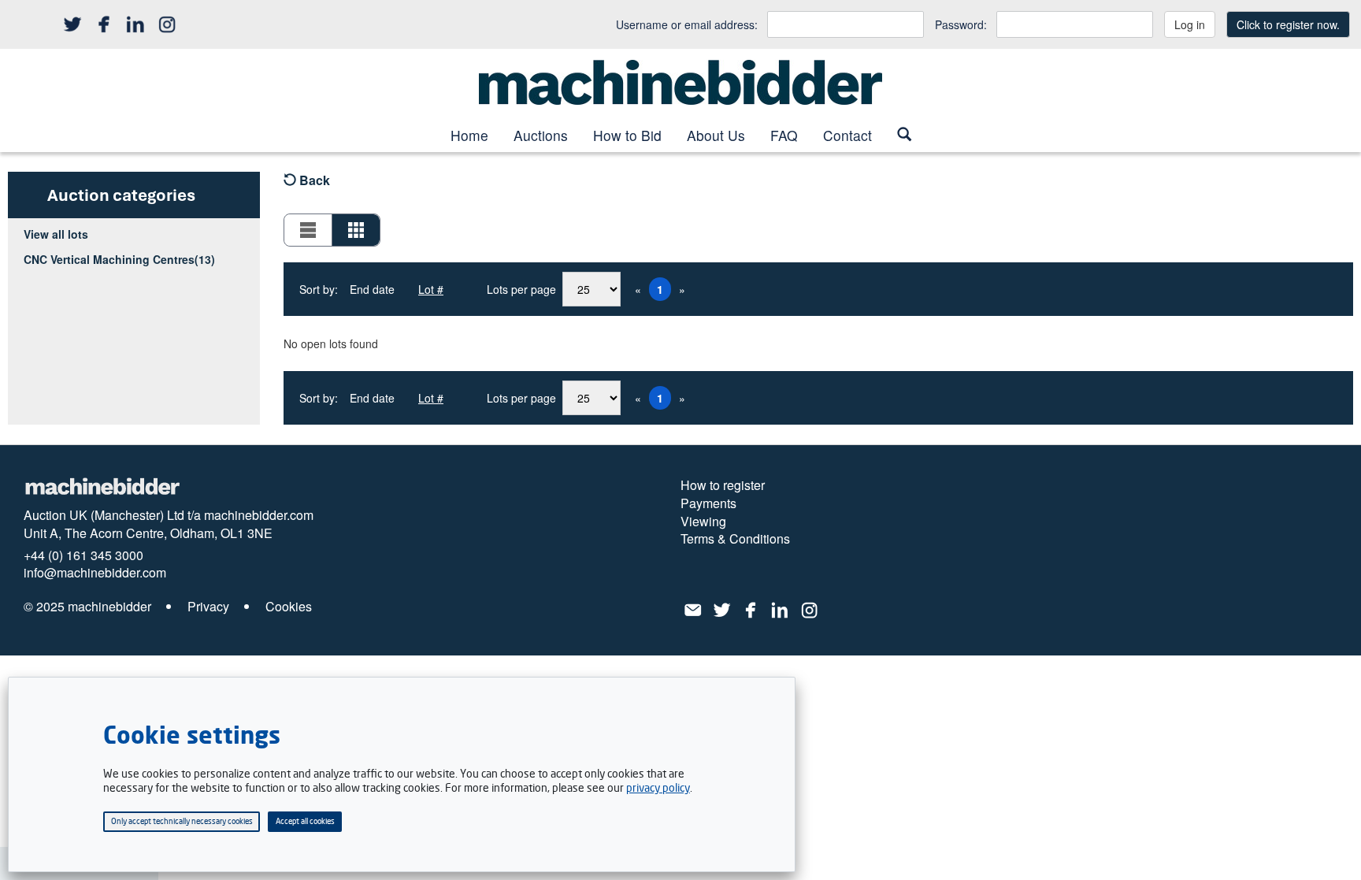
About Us (716, 135)
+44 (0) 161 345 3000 (83, 555)
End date (372, 289)
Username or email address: (687, 24)
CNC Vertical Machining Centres (119, 259)
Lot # (430, 289)
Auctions (541, 135)
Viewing (703, 521)
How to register (722, 485)
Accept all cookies (305, 821)
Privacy (208, 606)
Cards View (356, 230)
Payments (708, 503)
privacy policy (658, 787)
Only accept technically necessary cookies (182, 821)
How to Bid (627, 135)
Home (469, 135)
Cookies (288, 606)
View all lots (56, 234)
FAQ (784, 135)
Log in (1189, 24)
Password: (961, 24)
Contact (847, 135)
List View (308, 230)
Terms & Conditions (735, 539)
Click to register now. (1288, 24)
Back (313, 180)
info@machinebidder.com (95, 572)
